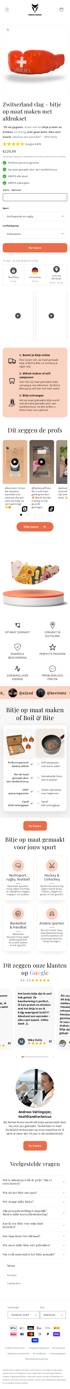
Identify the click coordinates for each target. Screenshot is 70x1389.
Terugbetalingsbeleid (39, 1348)
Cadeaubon (13, 1283)
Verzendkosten (30, 156)
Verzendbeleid (39, 1353)
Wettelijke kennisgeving (36, 1359)
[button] (7, 10)
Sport (6, 208)
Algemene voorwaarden (19, 1353)
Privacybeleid (58, 1348)
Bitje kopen (31, 526)
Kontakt (12, 1275)
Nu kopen (35, 826)
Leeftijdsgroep (11, 225)
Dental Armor (18, 1348)
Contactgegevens (58, 1353)
